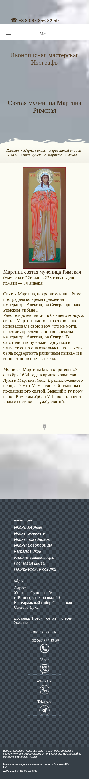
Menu (45, 33)
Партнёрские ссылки (35, 569)
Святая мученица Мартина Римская (48, 154)
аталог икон (28, 551)
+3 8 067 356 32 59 (38, 20)
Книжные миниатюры (34, 557)
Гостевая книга (29, 563)
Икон (19, 527)
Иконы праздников (32, 539)
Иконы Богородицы (33, 545)
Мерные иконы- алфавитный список (52, 150)
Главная (12, 150)
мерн (31, 527)
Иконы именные (29, 533)
